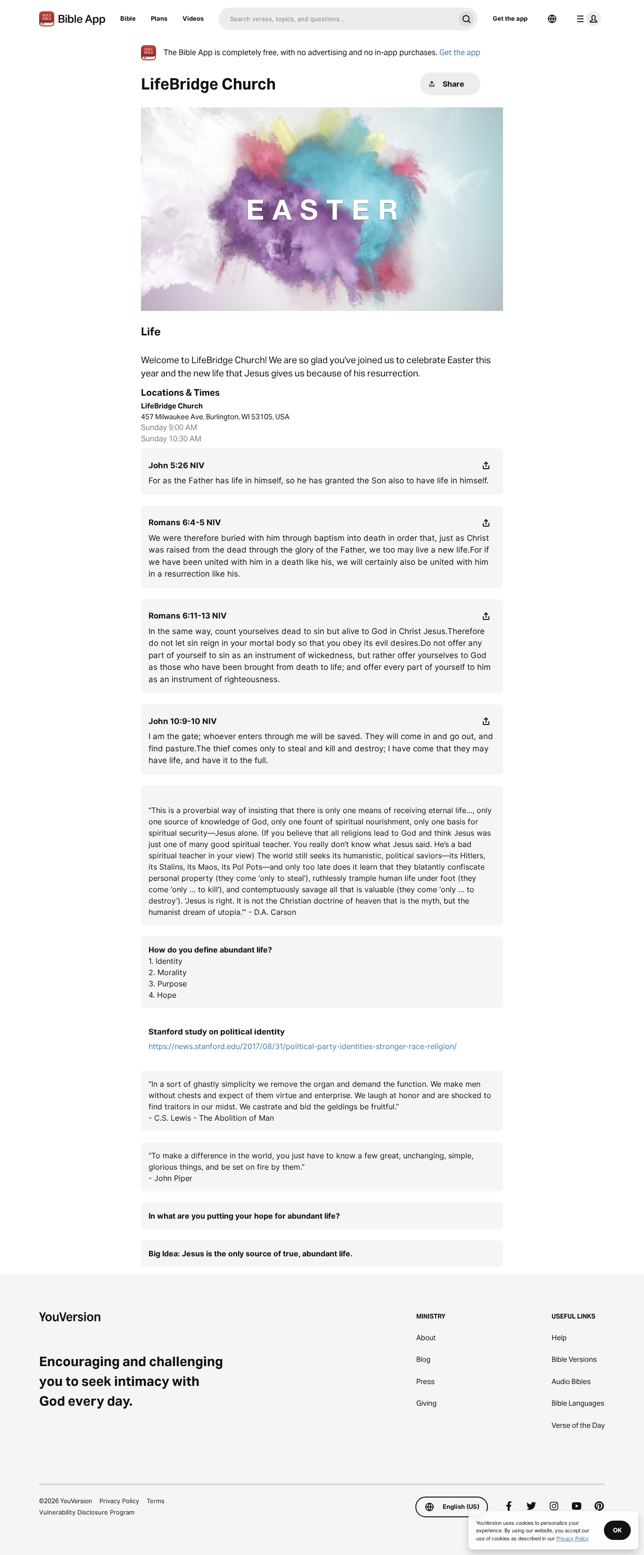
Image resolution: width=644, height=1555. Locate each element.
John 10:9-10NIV (183, 721)
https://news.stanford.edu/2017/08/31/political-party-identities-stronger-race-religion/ (303, 1046)
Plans (159, 18)
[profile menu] (587, 18)
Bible (128, 18)
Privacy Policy (119, 1501)
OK (617, 1530)
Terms (156, 1501)
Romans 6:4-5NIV (185, 522)
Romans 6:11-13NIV (188, 615)
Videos (193, 18)
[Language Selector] (552, 18)
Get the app (510, 18)
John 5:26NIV (177, 465)
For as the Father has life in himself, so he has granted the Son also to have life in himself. (319, 480)
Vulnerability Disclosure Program (86, 1512)
